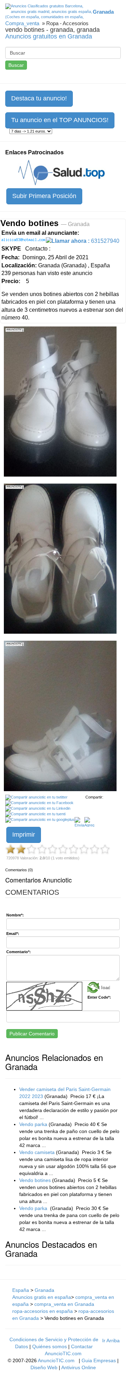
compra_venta (22, 23)
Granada (44, 1290)
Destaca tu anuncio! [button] (39, 98)
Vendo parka (33, 1124)
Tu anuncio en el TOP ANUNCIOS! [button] (59, 120)
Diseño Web (43, 1367)
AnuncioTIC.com (56, 1360)
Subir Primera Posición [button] (44, 195)
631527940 (85, 241)
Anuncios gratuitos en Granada (48, 36)
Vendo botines (35, 1180)
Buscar (16, 65)
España (20, 1290)
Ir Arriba (111, 1340)
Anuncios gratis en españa (41, 1297)
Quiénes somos (49, 1346)
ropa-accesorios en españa (42, 1311)
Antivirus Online (78, 1367)
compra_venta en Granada (64, 1304)
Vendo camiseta (37, 1152)
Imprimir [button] (23, 834)
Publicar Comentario (32, 1033)
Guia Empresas (99, 1360)
